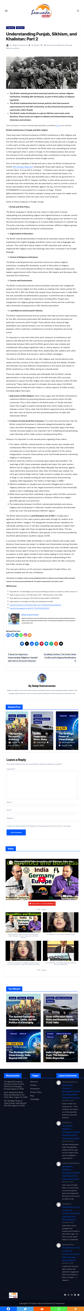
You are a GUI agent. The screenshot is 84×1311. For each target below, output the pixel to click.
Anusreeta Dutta (68, 742)
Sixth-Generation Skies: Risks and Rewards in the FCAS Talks (60, 1019)
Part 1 (58, 125)
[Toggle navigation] (6, 11)
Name (10, 802)
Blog (32, 1096)
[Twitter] (12, 635)
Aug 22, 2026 (13, 745)
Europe (12, 716)
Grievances (34, 1088)
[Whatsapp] (21, 635)
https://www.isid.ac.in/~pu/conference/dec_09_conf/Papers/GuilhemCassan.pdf (35, 605)
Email (9, 810)
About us (34, 1081)
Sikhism (10, 48)
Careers (33, 1085)
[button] (44, 909)
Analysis (38, 716)
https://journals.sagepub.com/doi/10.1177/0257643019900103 (29, 608)
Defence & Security (42, 719)
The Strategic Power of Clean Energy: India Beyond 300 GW (66, 739)
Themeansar (60, 1303)
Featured (10, 28)
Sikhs (17, 48)
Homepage (34, 1099)
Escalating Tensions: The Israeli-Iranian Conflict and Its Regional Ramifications (60, 656)
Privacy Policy (36, 1092)
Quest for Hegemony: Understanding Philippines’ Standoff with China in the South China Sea (23, 657)
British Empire (50, 45)
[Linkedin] (17, 635)
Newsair (48, 1303)
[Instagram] (25, 635)
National (20, 28)
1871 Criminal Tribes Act (23, 167)
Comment (11, 769)
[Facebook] (8, 635)
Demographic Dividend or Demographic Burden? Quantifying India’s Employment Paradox (71, 1091)
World (12, 719)
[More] (30, 635)
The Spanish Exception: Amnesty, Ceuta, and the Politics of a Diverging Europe (23, 1021)
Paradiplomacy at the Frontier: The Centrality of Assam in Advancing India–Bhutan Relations (71, 1213)
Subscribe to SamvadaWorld (43, 903)
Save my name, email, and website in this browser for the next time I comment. (39, 826)
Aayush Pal (16, 742)
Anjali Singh (41, 742)
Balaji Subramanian (20, 45)
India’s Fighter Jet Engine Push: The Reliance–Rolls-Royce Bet (60, 1055)
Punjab (69, 45)
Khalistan (61, 45)
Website (10, 818)
